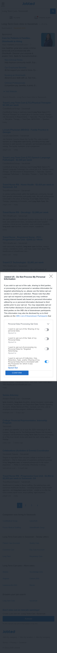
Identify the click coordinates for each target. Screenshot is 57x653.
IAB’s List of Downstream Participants (31, 316)
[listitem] (28, 324)
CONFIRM (17, 373)
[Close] (51, 277)
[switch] (47, 329)
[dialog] (28, 326)
